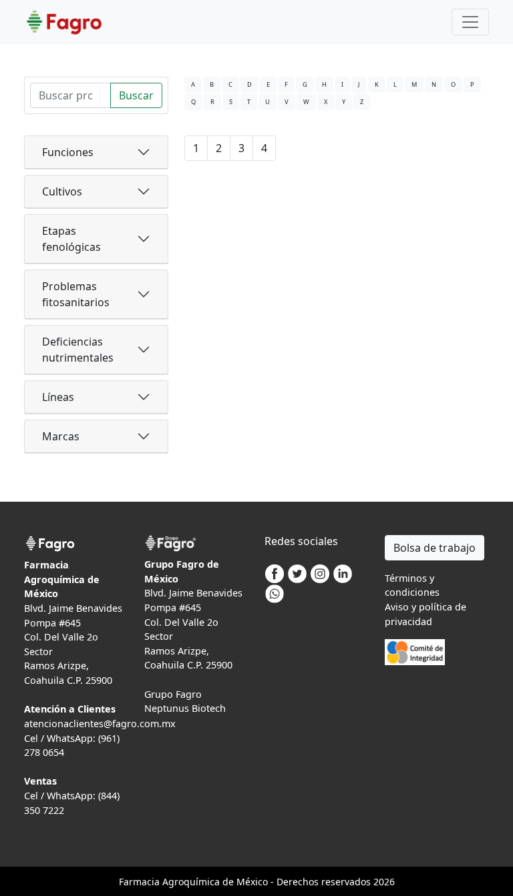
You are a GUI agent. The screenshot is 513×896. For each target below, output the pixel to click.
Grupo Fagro (173, 694)
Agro (173, 881)
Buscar (136, 95)
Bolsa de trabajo (434, 547)
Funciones (68, 152)
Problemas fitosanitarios (76, 294)
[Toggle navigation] (470, 22)
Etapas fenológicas (71, 238)
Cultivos (62, 191)
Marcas (60, 436)
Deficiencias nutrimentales (78, 349)
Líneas (58, 397)
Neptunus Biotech (185, 708)
